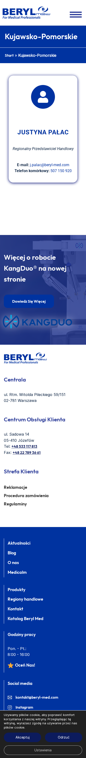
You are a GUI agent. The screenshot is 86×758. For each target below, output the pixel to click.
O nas (13, 562)
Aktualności (19, 543)
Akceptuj (23, 737)
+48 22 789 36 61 (27, 452)
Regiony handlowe (25, 599)
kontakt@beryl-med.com (37, 697)
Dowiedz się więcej (29, 301)
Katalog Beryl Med (25, 618)
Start (9, 55)
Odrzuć (64, 737)
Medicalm (17, 572)
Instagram (24, 707)
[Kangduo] (37, 321)
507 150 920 (61, 171)
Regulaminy (15, 504)
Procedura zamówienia (26, 495)
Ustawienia (43, 750)
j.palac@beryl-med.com (49, 165)
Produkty (16, 589)
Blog (12, 553)
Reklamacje (15, 487)
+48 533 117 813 (24, 446)
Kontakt (15, 609)
